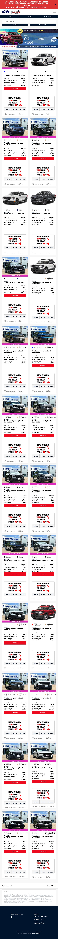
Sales (10, 16)
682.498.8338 (40, 916)
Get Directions (48, 16)
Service (29, 16)
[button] (27, 59)
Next (57, 38)
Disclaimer (55, 29)
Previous (1, 38)
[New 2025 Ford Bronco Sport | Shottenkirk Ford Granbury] (29, 38)
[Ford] (6, 12)
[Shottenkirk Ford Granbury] (17, 12)
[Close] (55, 4)
